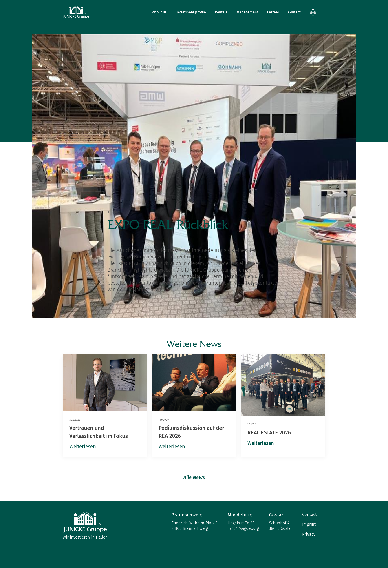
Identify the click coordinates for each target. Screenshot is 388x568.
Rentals (221, 12)
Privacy (308, 534)
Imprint (309, 524)
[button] (315, 12)
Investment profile (191, 12)
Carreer (273, 12)
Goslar (276, 514)
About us (159, 12)
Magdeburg (240, 514)
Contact (294, 12)
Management (247, 12)
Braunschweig (187, 514)
